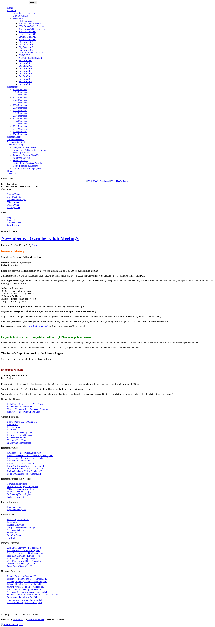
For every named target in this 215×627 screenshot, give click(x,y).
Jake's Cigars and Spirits (18, 519)
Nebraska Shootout (16, 142)
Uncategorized (13, 207)
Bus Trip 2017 (25, 68)
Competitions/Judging (17, 199)
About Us (11, 10)
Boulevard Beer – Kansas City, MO (23, 550)
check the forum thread (37, 326)
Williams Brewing (15, 497)
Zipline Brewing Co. (16, 509)
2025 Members (20, 92)
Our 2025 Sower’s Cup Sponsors (28, 168)
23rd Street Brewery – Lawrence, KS (24, 548)
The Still (11, 538)
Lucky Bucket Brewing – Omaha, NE (24, 589)
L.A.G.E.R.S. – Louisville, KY (21, 463)
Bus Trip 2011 (25, 84)
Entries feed (12, 220)
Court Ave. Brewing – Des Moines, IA (25, 553)
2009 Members (20, 134)
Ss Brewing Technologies (19, 443)
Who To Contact (20, 15)
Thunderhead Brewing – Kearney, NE (24, 600)
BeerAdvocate (13, 427)
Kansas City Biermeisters (18, 460)
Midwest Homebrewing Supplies (22, 489)
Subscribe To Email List (24, 13)
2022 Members (20, 100)
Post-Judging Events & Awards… (28, 163)
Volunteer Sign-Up (21, 158)
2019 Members (20, 108)
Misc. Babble (13, 202)
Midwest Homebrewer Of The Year (23, 412)
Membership (13, 87)
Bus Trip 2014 (25, 76)
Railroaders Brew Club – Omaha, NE (24, 471)
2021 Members (20, 102)
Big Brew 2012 (26, 50)
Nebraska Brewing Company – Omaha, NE (27, 592)
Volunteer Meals (20, 160)
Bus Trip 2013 (25, 79)
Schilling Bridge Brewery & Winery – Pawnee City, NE (33, 594)
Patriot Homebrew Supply (19, 491)
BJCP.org (11, 429)
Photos (10, 171)
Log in (10, 217)
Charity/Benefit (14, 194)
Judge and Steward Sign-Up (26, 155)
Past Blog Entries (9, 186)
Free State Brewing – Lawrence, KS (24, 555)
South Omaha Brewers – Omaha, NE (24, 474)
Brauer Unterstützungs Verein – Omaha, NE (27, 458)
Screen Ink (12, 532)
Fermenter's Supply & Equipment (22, 486)
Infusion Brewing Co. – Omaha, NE (24, 584)
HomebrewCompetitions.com (20, 406)
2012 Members (20, 126)
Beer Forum (12, 424)
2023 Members (20, 97)
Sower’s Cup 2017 (27, 31)
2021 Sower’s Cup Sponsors (32, 29)
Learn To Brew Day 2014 (31, 52)
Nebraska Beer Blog (16, 440)
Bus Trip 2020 (25, 60)
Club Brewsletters (15, 139)
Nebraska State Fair (16, 530)
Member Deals (14, 137)
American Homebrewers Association (24, 453)
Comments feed (14, 222)
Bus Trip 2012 (25, 81)
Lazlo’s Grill (13, 522)
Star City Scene (14, 535)
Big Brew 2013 (26, 47)
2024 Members (20, 94)
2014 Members (20, 121)
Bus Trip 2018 (25, 65)
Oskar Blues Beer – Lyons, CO (21, 563)
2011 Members (20, 129)
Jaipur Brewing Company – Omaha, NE (25, 586)
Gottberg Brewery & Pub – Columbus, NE (27, 581)
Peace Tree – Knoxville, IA (19, 566)
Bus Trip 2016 (25, 71)
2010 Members (20, 131)
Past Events (18, 18)
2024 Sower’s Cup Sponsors (32, 26)
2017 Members (20, 113)
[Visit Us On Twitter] (119, 181)
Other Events (13, 205)
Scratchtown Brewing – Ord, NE (22, 597)
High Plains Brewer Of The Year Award (25, 404)
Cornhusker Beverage (17, 484)
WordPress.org (14, 225)
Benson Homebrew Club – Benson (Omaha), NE (30, 455)
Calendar (11, 173)
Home (10, 8)
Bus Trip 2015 (25, 73)
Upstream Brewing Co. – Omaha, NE (24, 602)
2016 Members (20, 115)
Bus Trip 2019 (25, 63)
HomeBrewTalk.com (16, 437)
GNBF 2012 (24, 55)
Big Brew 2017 (26, 42)
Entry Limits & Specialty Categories (29, 150)
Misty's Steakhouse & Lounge (21, 527)
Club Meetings (14, 197)
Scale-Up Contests (21, 152)
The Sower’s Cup (15, 144)
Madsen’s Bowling (15, 524)
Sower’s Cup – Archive (30, 23)
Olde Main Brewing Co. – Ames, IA (24, 561)
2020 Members (20, 105)
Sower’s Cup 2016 (27, 34)
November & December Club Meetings (40, 238)
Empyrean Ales (14, 507)
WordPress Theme (35, 619)
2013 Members (20, 123)
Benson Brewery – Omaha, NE (21, 576)
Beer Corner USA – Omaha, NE (22, 422)
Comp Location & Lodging (25, 165)
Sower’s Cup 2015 (27, 37)
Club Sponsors (25, 21)
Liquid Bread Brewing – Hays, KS (23, 558)
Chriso (35, 245)
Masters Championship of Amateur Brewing (27, 409)
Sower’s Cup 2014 (27, 39)
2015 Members (20, 118)
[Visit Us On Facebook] (97, 181)
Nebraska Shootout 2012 (30, 58)
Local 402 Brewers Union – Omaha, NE (26, 466)
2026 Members (20, 89)
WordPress (18, 619)
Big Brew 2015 (26, 44)
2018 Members (20, 110)
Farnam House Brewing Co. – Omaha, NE (27, 579)
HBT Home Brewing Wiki (19, 432)
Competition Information (24, 147)
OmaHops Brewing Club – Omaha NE (25, 468)
